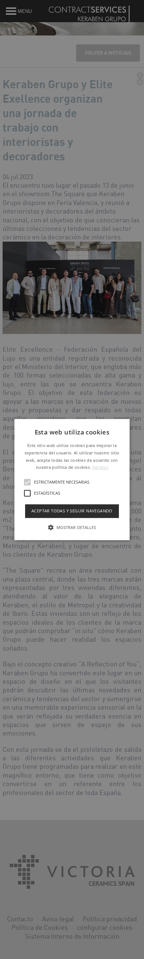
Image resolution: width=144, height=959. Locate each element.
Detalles (100, 467)
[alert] (72, 479)
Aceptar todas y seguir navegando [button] (72, 510)
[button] (72, 479)
